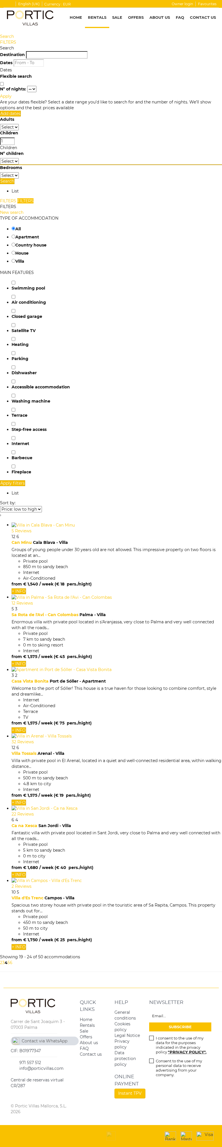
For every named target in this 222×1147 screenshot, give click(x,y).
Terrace (19, 415)
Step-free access (29, 429)
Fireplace (21, 472)
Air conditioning (29, 302)
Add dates (10, 113)
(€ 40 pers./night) (74, 867)
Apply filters (12, 483)
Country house (31, 245)
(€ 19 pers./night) (72, 795)
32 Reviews (23, 741)
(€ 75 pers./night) (73, 723)
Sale (117, 17)
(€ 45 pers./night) (73, 656)
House (22, 253)
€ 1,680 (30, 867)
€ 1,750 (30, 939)
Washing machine (31, 401)
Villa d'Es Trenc (27, 897)
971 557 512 (30, 1062)
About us (159, 17)
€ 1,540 (30, 584)
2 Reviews (22, 886)
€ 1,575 (30, 656)
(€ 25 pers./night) (73, 939)
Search (7, 36)
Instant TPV (130, 1093)
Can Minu (22, 542)
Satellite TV (24, 330)
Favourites (207, 4)
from (17, 584)
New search (11, 212)
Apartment (27, 237)
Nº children (12, 153)
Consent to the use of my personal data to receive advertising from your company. (179, 1068)
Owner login (182, 4)
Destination (12, 54)
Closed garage (27, 316)
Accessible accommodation (41, 387)
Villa (19, 261)
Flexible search (16, 76)
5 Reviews (22, 530)
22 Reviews (23, 814)
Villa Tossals (24, 753)
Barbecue (22, 457)
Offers (136, 17)
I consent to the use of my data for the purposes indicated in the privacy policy (181, 1045)
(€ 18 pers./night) (73, 584)
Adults (7, 119)
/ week (46, 584)
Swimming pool (28, 288)
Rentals (97, 17)
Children (9, 133)
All (18, 228)
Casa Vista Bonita (30, 681)
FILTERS (8, 42)
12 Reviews (22, 603)
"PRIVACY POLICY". (187, 1052)
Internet (20, 443)
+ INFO (19, 591)
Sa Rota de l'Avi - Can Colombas (45, 614)
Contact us (203, 17)
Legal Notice (127, 1035)
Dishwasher (24, 372)
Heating (20, 344)
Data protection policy (125, 1058)
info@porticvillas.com (41, 1068)
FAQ (180, 17)
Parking (20, 358)
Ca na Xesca (24, 825)
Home (76, 17)
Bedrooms (11, 167)
